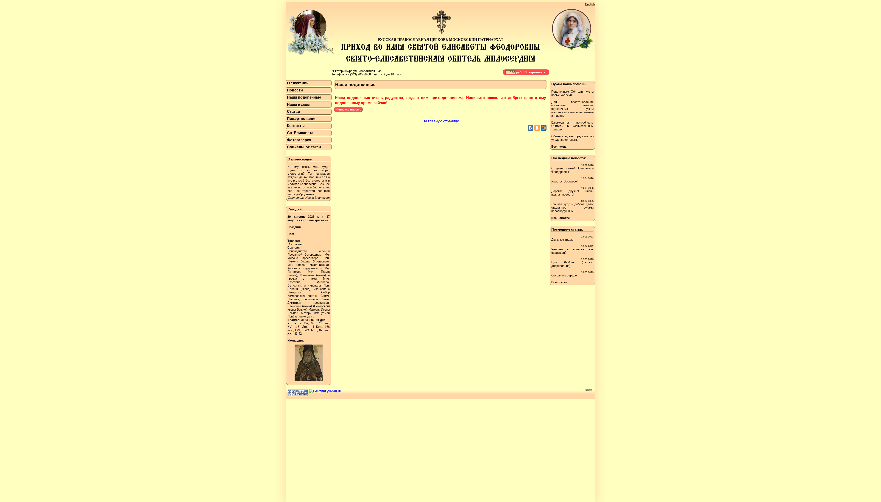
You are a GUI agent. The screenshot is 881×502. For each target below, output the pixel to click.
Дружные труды (562, 239)
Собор (325, 292)
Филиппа (323, 282)
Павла (325, 271)
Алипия (292, 289)
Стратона (293, 282)
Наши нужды (298, 104)
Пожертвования (301, 119)
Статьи (293, 111)
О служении (298, 83)
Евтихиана (294, 285)
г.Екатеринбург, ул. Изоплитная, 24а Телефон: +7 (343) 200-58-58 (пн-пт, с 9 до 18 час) (366, 72)
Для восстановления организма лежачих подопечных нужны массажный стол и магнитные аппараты (572, 108)
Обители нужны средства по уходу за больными (572, 138)
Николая (293, 299)
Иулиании (307, 275)
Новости (295, 90)
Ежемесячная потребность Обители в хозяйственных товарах (572, 126)
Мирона (292, 258)
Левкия (312, 265)
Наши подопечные (304, 97)
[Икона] (308, 382)
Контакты (296, 126)
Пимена (292, 261)
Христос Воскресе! (564, 181)
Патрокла (294, 271)
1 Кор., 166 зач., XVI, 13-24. (308, 328)
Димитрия (294, 302)
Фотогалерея (299, 140)
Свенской (294, 306)
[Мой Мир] (543, 128)
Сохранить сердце (564, 275)
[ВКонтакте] (530, 128)
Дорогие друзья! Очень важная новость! (572, 192)
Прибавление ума (299, 316)
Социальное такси (304, 147)
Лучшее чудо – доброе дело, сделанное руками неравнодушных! (572, 207)
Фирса (300, 265)
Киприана (314, 285)
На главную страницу (440, 121)
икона (305, 261)
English (590, 4)
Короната (293, 268)
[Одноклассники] (537, 128)
